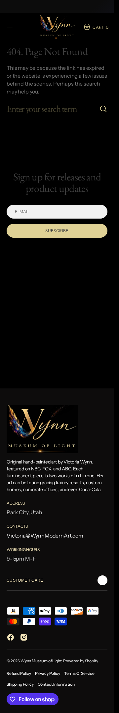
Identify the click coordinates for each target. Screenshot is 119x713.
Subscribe (56, 230)
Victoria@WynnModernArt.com (45, 535)
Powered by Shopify (80, 660)
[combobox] (53, 109)
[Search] (103, 109)
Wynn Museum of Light (41, 660)
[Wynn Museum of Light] (57, 26)
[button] (11, 27)
